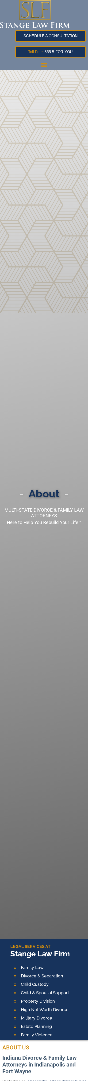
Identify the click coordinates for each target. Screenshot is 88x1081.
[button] (44, 65)
